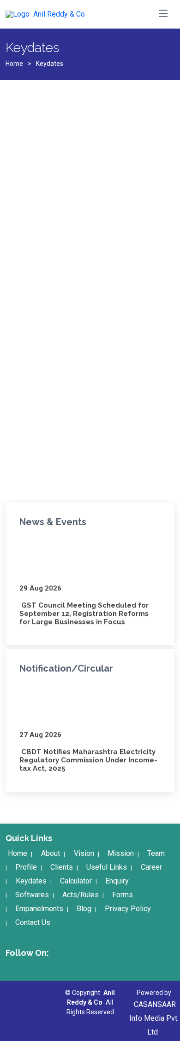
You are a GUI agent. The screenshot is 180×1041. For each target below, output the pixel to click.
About (49, 853)
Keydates (30, 881)
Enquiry (117, 881)
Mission (121, 853)
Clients (61, 867)
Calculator (76, 881)
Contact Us (32, 922)
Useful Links (106, 867)
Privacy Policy (128, 908)
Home (14, 63)
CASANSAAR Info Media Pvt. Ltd (154, 1018)
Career (150, 867)
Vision (83, 853)
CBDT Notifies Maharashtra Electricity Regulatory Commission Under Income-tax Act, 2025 (88, 759)
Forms (122, 894)
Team (156, 853)
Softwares (32, 894)
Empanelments (39, 908)
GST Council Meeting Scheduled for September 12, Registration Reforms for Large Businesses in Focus (84, 612)
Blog (84, 908)
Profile (26, 867)
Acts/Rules (80, 894)
